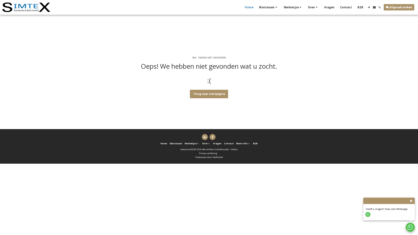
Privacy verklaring (208, 153)
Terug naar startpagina (209, 94)
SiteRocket (217, 157)
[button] (269, 7)
